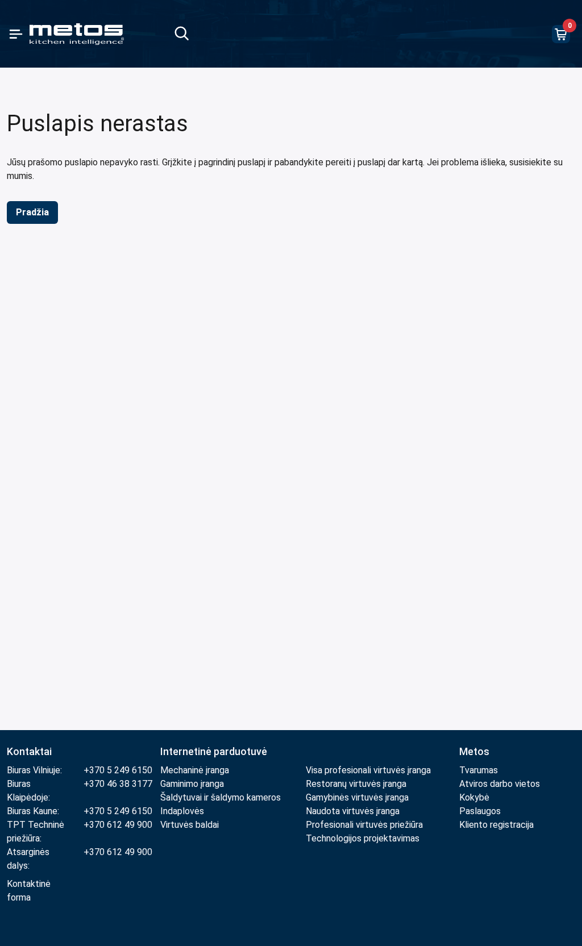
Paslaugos (480, 811)
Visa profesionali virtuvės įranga (368, 770)
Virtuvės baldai (189, 824)
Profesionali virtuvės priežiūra (364, 824)
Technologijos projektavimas (362, 838)
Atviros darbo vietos (499, 783)
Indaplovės (182, 811)
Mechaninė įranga (194, 770)
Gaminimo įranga (192, 783)
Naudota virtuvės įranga (353, 811)
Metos (474, 751)
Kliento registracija (496, 824)
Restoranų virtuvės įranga (357, 783)
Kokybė (474, 797)
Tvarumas (478, 770)
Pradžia (32, 212)
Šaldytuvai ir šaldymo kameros (220, 797)
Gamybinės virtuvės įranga (357, 797)
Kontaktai (29, 751)
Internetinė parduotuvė (213, 751)
